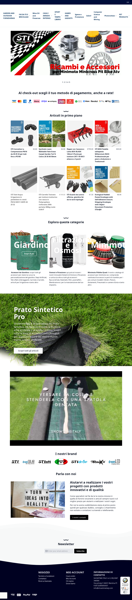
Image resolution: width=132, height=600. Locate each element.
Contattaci (42, 578)
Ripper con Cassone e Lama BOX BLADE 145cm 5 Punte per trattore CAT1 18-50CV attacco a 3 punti (75, 154)
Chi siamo (70, 581)
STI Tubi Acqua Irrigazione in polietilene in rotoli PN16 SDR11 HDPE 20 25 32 (19, 199)
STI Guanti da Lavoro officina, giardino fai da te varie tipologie (75, 197)
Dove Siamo (70, 583)
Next (119, 56)
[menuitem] (9, 16)
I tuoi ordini (70, 576)
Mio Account (71, 578)
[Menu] (128, 578)
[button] (129, 2)
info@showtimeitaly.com (103, 588)
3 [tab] (66, 82)
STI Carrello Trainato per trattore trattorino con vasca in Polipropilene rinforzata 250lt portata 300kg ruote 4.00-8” (48, 202)
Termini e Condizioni (46, 576)
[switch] (125, 592)
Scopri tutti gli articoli (28, 350)
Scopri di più (29, 254)
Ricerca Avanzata (45, 581)
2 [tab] (64, 82)
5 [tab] (69, 82)
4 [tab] (67, 82)
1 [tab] (62, 82)
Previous (12, 56)
